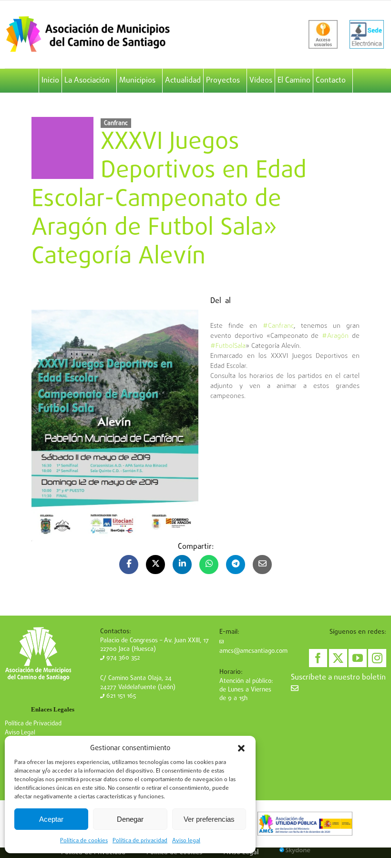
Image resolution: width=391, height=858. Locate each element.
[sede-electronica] (367, 34)
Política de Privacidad (33, 723)
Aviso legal (186, 841)
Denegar (130, 819)
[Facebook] (318, 658)
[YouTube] (358, 658)
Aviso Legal (20, 732)
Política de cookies (84, 841)
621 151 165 (120, 696)
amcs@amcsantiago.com (253, 651)
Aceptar (51, 819)
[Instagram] (377, 658)
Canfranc (116, 122)
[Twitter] (338, 658)
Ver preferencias (209, 819)
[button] (241, 748)
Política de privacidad (140, 841)
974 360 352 (122, 657)
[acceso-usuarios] (323, 34)
